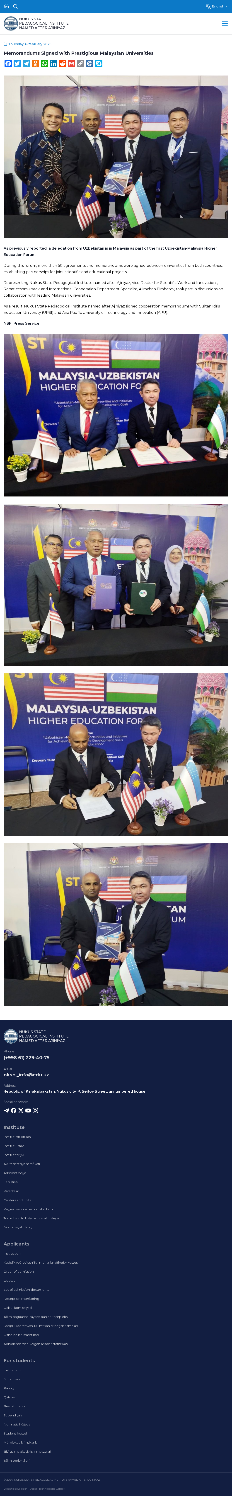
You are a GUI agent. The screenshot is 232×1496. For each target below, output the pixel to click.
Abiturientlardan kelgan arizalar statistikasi (36, 1344)
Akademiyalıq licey (18, 1227)
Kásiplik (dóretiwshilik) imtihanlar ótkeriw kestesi (41, 1262)
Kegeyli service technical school (28, 1209)
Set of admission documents (26, 1290)
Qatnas (9, 1397)
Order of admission (19, 1271)
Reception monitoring (21, 1299)
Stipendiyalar (14, 1415)
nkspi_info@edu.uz (26, 1075)
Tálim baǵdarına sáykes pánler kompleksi (36, 1317)
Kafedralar (11, 1191)
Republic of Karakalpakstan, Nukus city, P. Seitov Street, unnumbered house (74, 1091)
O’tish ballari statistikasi (21, 1335)
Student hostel (15, 1433)
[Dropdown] (6, 6)
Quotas (9, 1281)
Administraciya (15, 1173)
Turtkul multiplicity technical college (31, 1218)
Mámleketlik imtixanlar (21, 1442)
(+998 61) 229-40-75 (26, 1057)
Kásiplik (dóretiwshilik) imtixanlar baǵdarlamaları (41, 1326)
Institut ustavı (14, 1146)
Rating (9, 1388)
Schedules (12, 1379)
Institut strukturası (17, 1137)
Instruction (12, 1253)
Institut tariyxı (14, 1155)
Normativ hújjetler (18, 1424)
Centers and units (17, 1200)
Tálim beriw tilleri (16, 1460)
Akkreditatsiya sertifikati (22, 1164)
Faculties (10, 1182)
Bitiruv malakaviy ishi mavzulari (27, 1451)
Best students (14, 1406)
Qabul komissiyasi (18, 1308)
